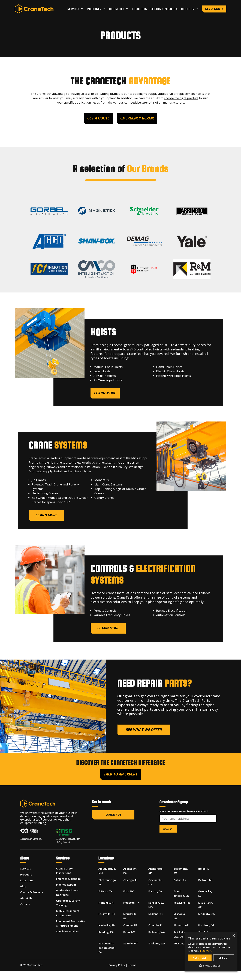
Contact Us (113, 814)
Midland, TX (155, 914)
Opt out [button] (223, 957)
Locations (139, 9)
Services (73, 9)
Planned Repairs (66, 884)
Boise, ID (204, 868)
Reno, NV (129, 932)
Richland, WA (156, 932)
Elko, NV (128, 891)
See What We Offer (144, 729)
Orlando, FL (155, 925)
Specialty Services (67, 931)
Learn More (46, 515)
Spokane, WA (156, 943)
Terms (132, 965)
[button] (211, 966)
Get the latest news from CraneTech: (184, 811)
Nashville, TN (106, 925)
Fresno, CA (155, 891)
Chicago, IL (130, 880)
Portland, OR (206, 925)
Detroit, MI (205, 880)
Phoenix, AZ (181, 925)
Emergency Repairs (68, 878)
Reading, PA (106, 932)
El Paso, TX (105, 891)
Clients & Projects (163, 9)
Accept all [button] (199, 957)
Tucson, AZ (180, 943)
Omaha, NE (130, 925)
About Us (187, 9)
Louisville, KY (106, 914)
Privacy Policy (117, 965)
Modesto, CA (206, 914)
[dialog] (211, 951)
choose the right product (181, 98)
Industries (116, 9)
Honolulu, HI (106, 902)
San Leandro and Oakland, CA (106, 948)
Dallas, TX (179, 880)
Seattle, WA (130, 943)
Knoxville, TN (181, 902)
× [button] (233, 935)
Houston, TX (131, 902)
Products (94, 9)
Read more (206, 950)
